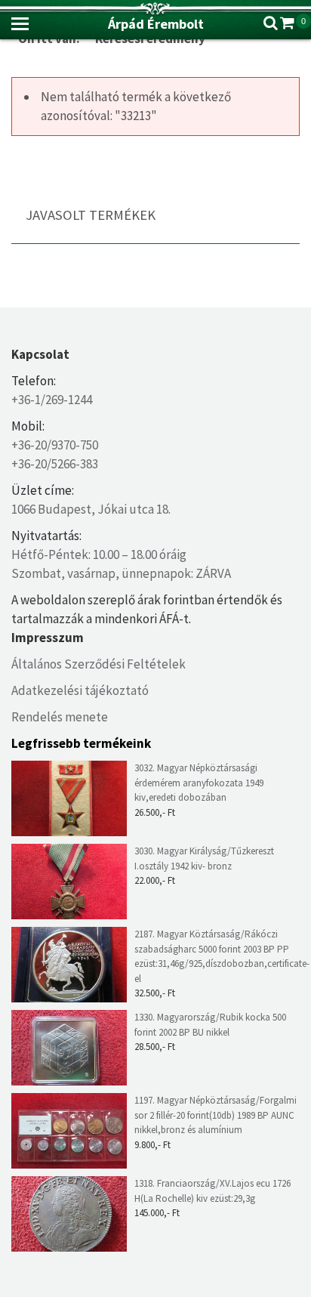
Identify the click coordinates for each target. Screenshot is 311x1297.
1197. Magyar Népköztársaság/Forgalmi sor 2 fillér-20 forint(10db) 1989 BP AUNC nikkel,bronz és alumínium (215, 1115)
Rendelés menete (59, 717)
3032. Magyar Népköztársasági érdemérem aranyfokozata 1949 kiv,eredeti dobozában (198, 782)
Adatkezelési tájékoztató (80, 690)
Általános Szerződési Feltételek (98, 664)
